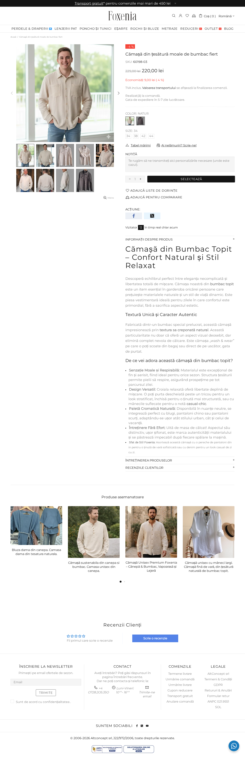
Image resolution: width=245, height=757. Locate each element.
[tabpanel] (36, 534)
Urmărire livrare (180, 685)
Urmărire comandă (180, 679)
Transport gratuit (180, 696)
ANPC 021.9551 (218, 701)
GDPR (218, 685)
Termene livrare (180, 674)
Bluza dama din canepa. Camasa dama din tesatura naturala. (36, 552)
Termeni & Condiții (218, 679)
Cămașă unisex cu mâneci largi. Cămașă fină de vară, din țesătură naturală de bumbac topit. (208, 567)
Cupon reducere (180, 690)
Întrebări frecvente (128, 677)
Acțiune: (132, 209)
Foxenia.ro (122, 16)
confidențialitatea (56, 702)
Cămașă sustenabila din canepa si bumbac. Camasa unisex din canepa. (93, 567)
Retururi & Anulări (218, 690)
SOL (218, 707)
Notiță (131, 154)
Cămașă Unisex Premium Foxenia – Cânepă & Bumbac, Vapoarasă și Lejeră (151, 566)
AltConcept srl (218, 674)
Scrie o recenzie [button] (155, 638)
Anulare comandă (180, 701)
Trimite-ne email (147, 694)
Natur (129, 121)
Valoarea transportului (159, 88)
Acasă (13, 37)
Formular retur (218, 696)
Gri (140, 121)
